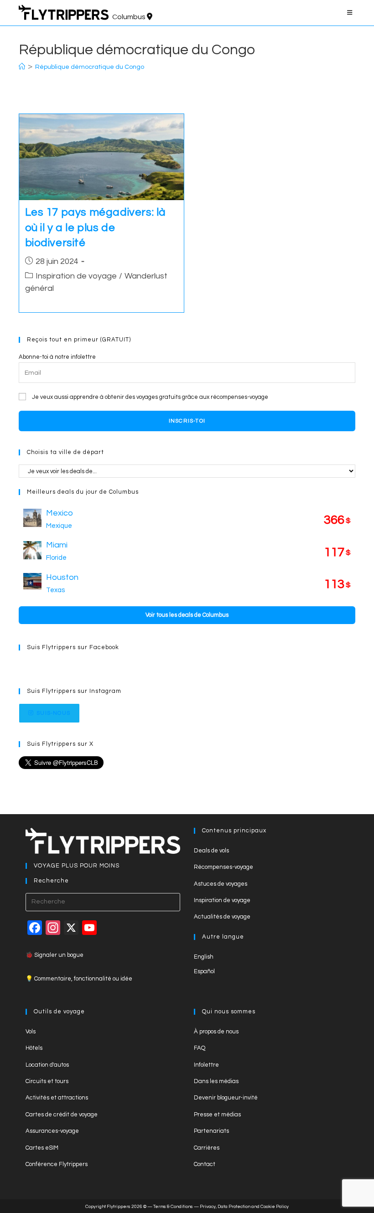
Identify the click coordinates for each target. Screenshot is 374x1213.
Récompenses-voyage (223, 867)
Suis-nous (53, 713)
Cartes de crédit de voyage (62, 1114)
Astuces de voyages (220, 884)
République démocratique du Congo (89, 67)
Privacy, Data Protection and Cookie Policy (244, 1206)
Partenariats (211, 1131)
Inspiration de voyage (76, 276)
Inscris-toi (187, 421)
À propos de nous (216, 1031)
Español (204, 971)
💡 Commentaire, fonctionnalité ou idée (79, 979)
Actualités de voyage (222, 917)
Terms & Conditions (173, 1206)
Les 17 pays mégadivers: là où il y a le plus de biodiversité (95, 227)
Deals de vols (211, 850)
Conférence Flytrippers (57, 1164)
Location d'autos (47, 1065)
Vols (31, 1031)
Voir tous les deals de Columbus (187, 615)
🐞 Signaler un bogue (54, 955)
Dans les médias (216, 1081)
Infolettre (206, 1065)
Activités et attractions (57, 1097)
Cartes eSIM (42, 1148)
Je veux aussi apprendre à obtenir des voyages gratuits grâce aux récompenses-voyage (150, 397)
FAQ (199, 1048)
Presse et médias (217, 1114)
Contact (204, 1164)
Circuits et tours (47, 1081)
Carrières (206, 1148)
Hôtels (34, 1048)
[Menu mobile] (351, 13)
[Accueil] (22, 67)
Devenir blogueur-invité (226, 1097)
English (203, 957)
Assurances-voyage (52, 1131)
